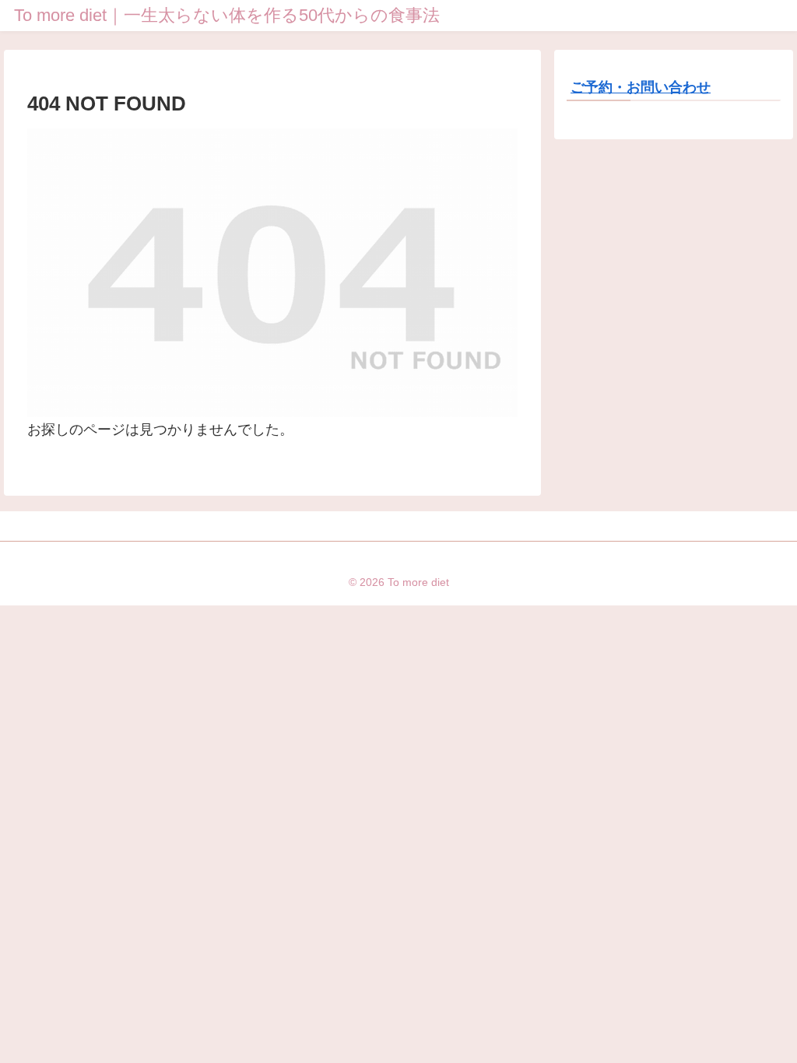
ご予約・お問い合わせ (641, 87)
